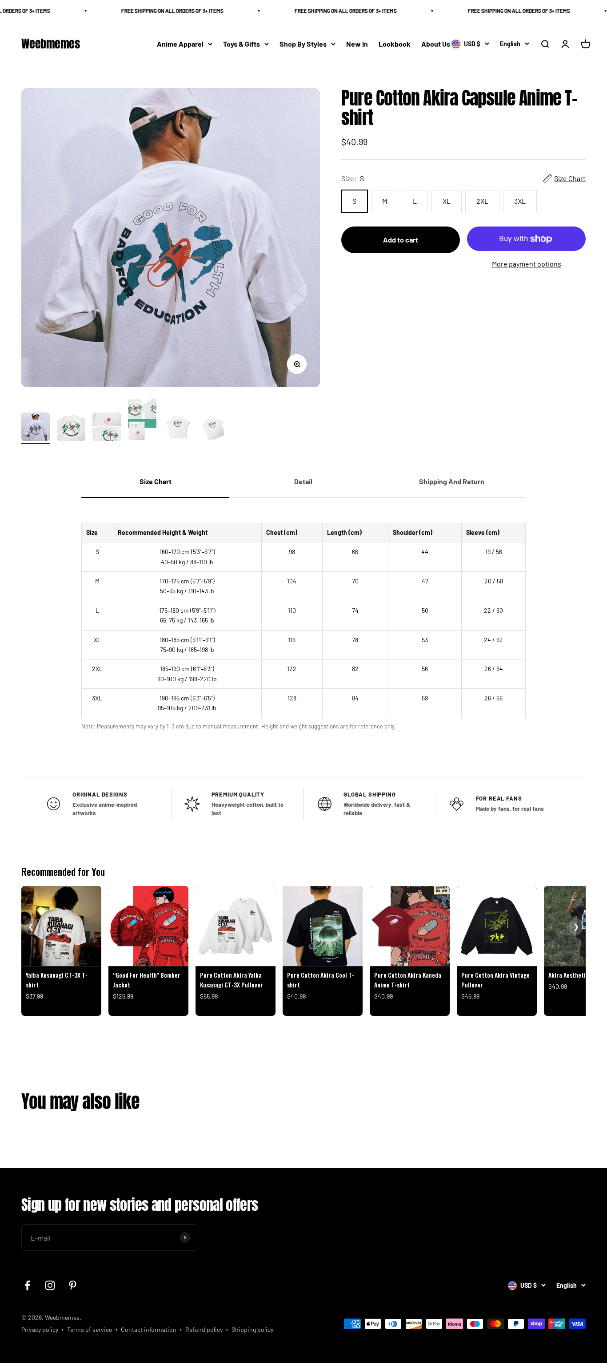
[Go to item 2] (71, 428)
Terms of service (89, 1329)
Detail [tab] (303, 481)
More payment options (526, 263)
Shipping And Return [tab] (451, 481)
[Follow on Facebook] (27, 1285)
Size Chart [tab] (156, 481)
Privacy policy (39, 1329)
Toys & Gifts (241, 44)
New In (357, 44)
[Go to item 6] (213, 428)
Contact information (148, 1329)
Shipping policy (252, 1329)
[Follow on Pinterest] (73, 1285)
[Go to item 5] (178, 428)
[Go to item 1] (35, 428)
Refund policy (204, 1329)
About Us (435, 44)
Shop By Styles (303, 44)
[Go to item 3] (106, 428)
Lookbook (395, 44)
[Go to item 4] (142, 421)
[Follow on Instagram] (50, 1285)
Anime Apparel (180, 44)
